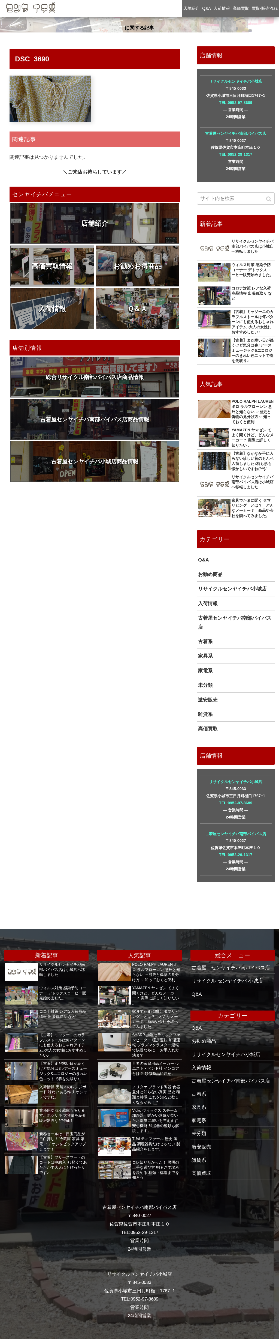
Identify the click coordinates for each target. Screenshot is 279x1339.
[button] (269, 199)
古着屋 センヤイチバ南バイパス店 (231, 967)
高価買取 (208, 728)
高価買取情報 (52, 266)
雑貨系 (205, 714)
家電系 (205, 670)
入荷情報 (52, 308)
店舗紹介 (94, 223)
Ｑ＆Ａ (137, 308)
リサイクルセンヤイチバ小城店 (235, 81)
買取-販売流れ (265, 8)
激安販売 (208, 700)
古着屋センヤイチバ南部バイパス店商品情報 (94, 419)
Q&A (203, 560)
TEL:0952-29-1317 (235, 154)
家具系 (205, 656)
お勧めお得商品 (137, 266)
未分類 (205, 685)
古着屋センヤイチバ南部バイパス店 (235, 133)
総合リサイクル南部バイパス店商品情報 (95, 377)
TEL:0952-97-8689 (235, 102)
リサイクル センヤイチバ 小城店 (227, 981)
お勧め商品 (210, 574)
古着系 (205, 641)
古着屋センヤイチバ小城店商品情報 (94, 461)
